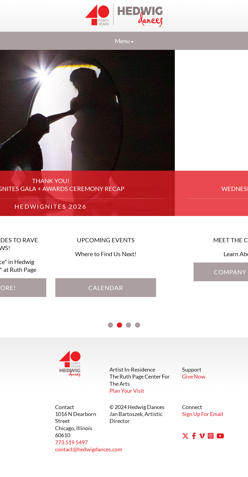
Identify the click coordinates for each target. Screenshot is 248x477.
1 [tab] (110, 325)
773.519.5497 (71, 442)
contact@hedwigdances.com (88, 449)
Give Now (193, 376)
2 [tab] (119, 325)
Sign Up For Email (202, 414)
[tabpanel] (124, 173)
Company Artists (69, 272)
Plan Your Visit (126, 390)
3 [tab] (129, 325)
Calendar (179, 272)
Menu (123, 40)
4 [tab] (138, 325)
